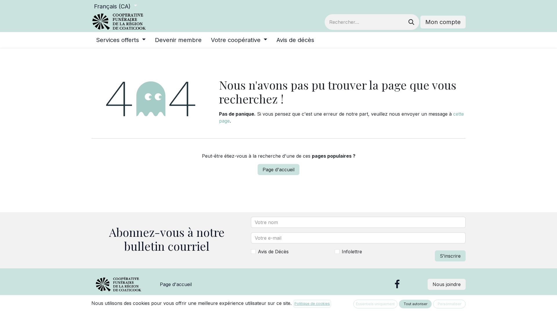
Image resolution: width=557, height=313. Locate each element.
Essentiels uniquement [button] (375, 304)
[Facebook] (397, 284)
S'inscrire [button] (450, 256)
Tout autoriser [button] (415, 304)
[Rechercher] (411, 22)
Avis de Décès (273, 251)
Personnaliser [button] (449, 304)
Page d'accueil (278, 169)
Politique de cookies (312, 303)
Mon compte (443, 22)
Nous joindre (447, 284)
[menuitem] (120, 40)
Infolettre (352, 251)
